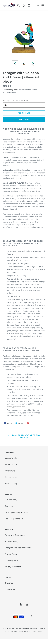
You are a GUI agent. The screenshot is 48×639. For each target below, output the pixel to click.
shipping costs (12, 90)
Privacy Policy (11, 554)
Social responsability (14, 519)
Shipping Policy (11, 541)
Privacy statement (13, 567)
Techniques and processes (16, 512)
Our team (9, 506)
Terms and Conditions (14, 535)
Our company (11, 500)
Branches (9, 583)
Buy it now (24, 119)
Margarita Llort (12, 458)
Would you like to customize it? (15, 100)
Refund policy (11, 483)
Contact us (10, 589)
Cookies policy (11, 560)
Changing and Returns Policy (18, 548)
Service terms (11, 477)
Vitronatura (10, 471)
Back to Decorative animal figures (26, 436)
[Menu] (42, 5)
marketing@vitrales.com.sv (16, 407)
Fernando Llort (11, 464)
